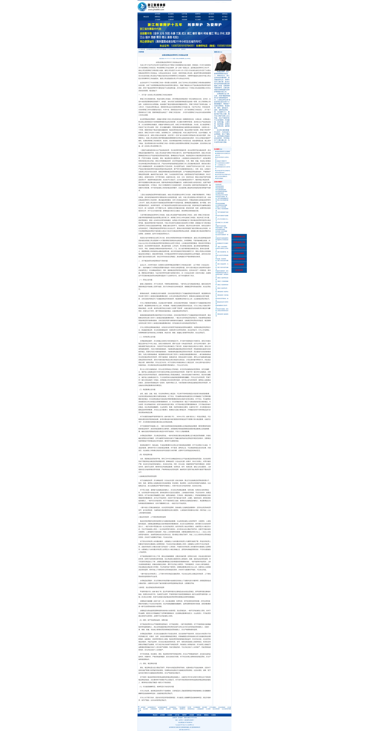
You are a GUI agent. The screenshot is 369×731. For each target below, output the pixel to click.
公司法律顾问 (212, 707)
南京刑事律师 (216, 709)
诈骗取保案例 (220, 193)
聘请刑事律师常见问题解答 (223, 151)
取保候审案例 (220, 186)
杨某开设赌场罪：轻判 (222, 271)
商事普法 (157, 16)
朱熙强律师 (239, 264)
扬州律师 (161, 709)
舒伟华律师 (239, 253)
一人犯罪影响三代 (221, 165)
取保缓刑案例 (220, 188)
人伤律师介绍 (239, 248)
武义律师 (198, 19)
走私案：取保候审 (221, 258)
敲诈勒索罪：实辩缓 (222, 227)
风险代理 (184, 16)
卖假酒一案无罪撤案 (222, 231)
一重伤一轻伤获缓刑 (222, 246)
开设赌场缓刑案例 (221, 189)
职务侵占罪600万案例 (222, 195)
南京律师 (145, 709)
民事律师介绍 (239, 242)
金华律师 (157, 14)
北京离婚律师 (196, 707)
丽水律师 (204, 707)
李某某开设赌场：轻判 (222, 309)
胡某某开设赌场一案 (222, 196)
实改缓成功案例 (221, 229)
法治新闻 (198, 16)
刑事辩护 (198, 14)
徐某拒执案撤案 (221, 203)
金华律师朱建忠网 (162, 707)
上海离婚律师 (153, 709)
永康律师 (171, 19)
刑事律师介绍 (239, 237)
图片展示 (211, 16)
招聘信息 (224, 14)
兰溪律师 (211, 19)
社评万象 (184, 14)
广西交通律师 (181, 707)
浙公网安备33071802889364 (185, 722)
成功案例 (211, 14)
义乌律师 (157, 19)
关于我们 (224, 16)
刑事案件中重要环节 (221, 161)
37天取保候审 (220, 233)
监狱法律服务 (219, 178)
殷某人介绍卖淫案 (221, 207)
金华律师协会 (172, 707)
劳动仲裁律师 (239, 259)
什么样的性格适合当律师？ (223, 163)
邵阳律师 (175, 709)
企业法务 (239, 270)
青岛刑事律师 (221, 707)
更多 (221, 52)
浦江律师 (224, 19)
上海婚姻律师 (200, 709)
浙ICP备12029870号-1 (184, 729)
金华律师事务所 (152, 707)
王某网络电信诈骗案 (222, 205)
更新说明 (219, 184)
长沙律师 (208, 709)
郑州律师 (168, 709)
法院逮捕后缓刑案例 (222, 191)
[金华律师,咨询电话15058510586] (171, 11)
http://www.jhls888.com (188, 725)
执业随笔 (171, 14)
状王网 (189, 707)
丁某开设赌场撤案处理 (222, 198)
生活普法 (171, 16)
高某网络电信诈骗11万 (222, 272)
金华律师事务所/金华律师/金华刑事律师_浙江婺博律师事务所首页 (163, 49)
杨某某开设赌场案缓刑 (222, 238)
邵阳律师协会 (191, 709)
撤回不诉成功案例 (221, 226)
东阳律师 (184, 19)
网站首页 (146, 16)
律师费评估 (182, 709)
